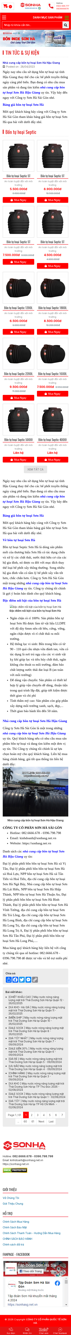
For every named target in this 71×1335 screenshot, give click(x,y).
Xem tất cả (35, 469)
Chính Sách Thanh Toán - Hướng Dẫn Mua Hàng (31, 1233)
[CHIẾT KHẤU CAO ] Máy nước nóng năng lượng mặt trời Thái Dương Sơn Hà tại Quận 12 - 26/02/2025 (36, 1000)
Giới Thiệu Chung (13, 1203)
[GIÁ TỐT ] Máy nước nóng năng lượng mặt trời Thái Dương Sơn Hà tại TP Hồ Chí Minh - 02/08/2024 (37, 1104)
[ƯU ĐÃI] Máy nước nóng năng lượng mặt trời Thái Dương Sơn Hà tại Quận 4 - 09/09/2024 (35, 1067)
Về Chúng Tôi (11, 1197)
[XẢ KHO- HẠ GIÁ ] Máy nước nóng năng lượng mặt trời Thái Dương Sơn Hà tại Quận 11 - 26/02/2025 (37, 1010)
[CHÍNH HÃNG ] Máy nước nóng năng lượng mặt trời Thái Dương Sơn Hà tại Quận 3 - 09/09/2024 (37, 1076)
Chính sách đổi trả (13, 1244)
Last (51, 1121)
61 (32, 1121)
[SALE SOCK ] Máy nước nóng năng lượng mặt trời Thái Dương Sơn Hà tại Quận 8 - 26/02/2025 (36, 1031)
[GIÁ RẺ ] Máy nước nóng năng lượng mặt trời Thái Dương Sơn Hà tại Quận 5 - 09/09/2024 (35, 1060)
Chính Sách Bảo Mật (15, 1227)
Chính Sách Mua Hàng (16, 1221)
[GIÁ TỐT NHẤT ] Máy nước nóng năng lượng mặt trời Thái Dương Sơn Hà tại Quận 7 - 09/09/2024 (36, 1041)
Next (41, 1121)
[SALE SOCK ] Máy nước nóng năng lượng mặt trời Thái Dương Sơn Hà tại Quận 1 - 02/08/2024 (37, 1095)
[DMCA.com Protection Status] (15, 1169)
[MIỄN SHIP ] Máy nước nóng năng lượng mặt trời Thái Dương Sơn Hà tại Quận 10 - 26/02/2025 (35, 1020)
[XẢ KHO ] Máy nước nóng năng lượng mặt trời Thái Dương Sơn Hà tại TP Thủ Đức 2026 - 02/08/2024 (36, 1086)
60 (25, 1121)
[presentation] (8, 38)
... (18, 1121)
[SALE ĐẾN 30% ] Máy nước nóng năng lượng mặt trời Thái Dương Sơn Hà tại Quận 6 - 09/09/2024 (36, 1051)
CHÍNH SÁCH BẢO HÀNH (17, 1238)
